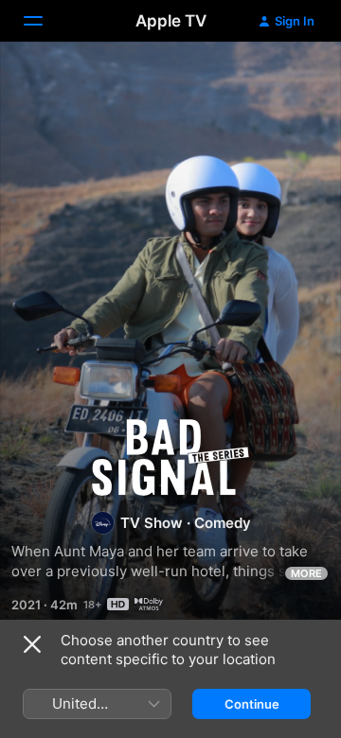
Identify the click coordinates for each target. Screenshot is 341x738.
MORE (306, 573)
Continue (251, 704)
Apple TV (170, 20)
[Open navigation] (44, 21)
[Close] (32, 644)
